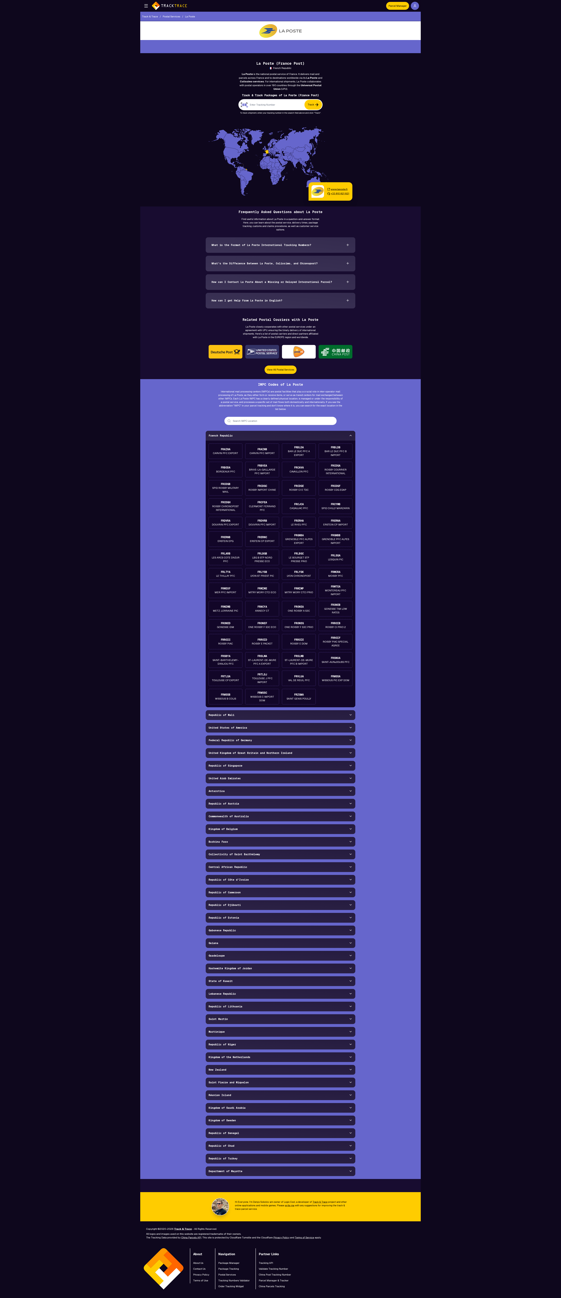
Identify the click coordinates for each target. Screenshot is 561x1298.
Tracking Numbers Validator (234, 1280)
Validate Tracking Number (273, 1268)
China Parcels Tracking (272, 1286)
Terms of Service (304, 1237)
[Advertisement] (280, 46)
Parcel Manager (397, 5)
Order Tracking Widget (231, 1286)
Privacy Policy (281, 1237)
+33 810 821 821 (340, 193)
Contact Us (199, 1268)
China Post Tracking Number (275, 1274)
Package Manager (228, 1263)
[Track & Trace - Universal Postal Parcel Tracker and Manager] (169, 6)
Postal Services (227, 1274)
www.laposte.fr (339, 189)
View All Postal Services (280, 369)
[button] (146, 6)
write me (289, 1205)
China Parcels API (191, 1237)
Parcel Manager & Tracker (274, 1280)
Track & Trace (320, 1202)
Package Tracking (228, 1268)
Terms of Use (200, 1280)
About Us (198, 1263)
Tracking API (266, 1263)
